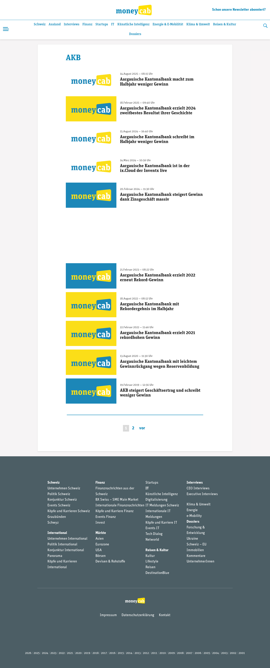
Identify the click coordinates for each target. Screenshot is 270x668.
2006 (198, 653)
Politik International (62, 544)
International (57, 533)
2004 (215, 653)
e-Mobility (194, 516)
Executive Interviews (202, 494)
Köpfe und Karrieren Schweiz (68, 511)
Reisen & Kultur (224, 24)
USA (98, 550)
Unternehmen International (67, 539)
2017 (104, 653)
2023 (53, 653)
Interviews (71, 24)
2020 (78, 653)
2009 (171, 653)
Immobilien (195, 550)
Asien (99, 539)
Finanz (87, 24)
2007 (189, 653)
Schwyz (53, 523)
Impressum (108, 615)
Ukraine (192, 539)
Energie (192, 510)
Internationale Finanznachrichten (119, 505)
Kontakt (164, 615)
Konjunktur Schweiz (62, 500)
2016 (112, 653)
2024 (45, 653)
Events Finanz (105, 517)
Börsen (100, 556)
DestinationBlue (157, 573)
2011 (154, 653)
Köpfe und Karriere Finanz (114, 511)
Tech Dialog (153, 534)
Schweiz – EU (196, 544)
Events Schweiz (58, 505)
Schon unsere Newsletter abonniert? (239, 10)
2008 (180, 653)
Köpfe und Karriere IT (161, 523)
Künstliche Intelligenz (133, 24)
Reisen (150, 567)
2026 (28, 653)
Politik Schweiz (58, 494)
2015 (121, 653)
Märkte (100, 533)
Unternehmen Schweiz (63, 488)
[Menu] (6, 29)
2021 (70, 653)
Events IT (152, 528)
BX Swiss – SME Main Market (116, 500)
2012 (146, 653)
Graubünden (56, 517)
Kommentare (196, 556)
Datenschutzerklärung (138, 615)
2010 (163, 653)
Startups (101, 24)
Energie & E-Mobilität (168, 24)
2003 (224, 653)
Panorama (54, 556)
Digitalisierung (156, 500)
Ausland (55, 24)
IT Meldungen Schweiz (162, 505)
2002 (233, 653)
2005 (207, 653)
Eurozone (102, 544)
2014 (129, 653)
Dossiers (135, 34)
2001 (242, 653)
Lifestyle (151, 561)
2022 (62, 653)
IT (112, 24)
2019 (87, 653)
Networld (152, 540)
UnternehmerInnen (200, 561)
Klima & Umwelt (198, 24)
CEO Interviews (198, 488)
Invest (100, 523)
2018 (96, 653)
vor (142, 428)
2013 (138, 653)
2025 (37, 653)
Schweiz (39, 24)
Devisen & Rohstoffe (110, 561)
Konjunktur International (65, 550)
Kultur (150, 556)
